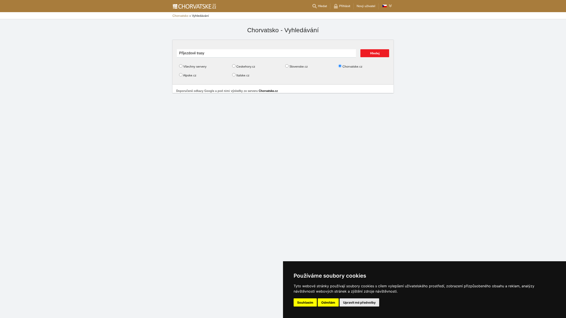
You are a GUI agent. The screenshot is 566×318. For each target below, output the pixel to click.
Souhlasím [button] (305, 302)
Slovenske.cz (298, 66)
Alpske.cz (189, 75)
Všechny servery (195, 66)
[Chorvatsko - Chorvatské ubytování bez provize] (194, 6)
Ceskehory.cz (245, 66)
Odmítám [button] (328, 302)
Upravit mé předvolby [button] (359, 302)
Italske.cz (242, 75)
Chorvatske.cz (352, 66)
